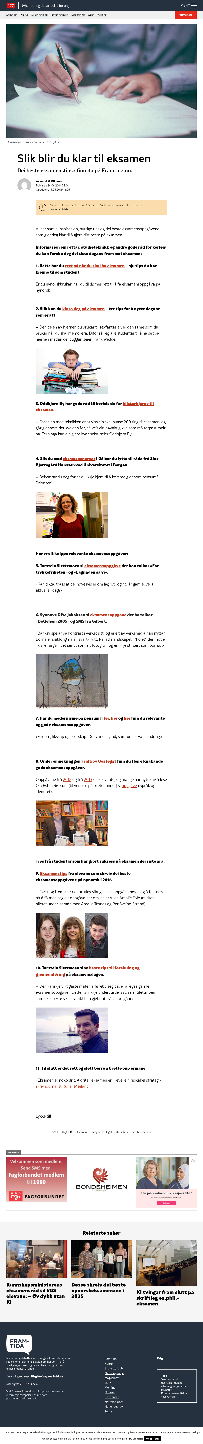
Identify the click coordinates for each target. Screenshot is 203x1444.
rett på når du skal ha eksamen (95, 265)
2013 (88, 779)
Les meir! (138, 1438)
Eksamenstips (53, 873)
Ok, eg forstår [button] (152, 1438)
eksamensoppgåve (102, 565)
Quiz (91, 15)
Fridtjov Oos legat (98, 761)
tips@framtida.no (172, 1383)
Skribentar (112, 1397)
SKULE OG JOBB (62, 1132)
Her (105, 718)
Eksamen (81, 1132)
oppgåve (129, 785)
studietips (122, 1132)
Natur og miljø (59, 15)
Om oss (110, 1392)
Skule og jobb (39, 15)
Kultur (24, 15)
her (114, 718)
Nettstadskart (114, 1402)
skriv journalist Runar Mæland (62, 1086)
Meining (102, 15)
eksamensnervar (79, 458)
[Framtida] (12, 5)
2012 (67, 779)
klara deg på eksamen (83, 308)
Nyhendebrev (114, 1407)
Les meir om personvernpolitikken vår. (26, 1396)
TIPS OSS (185, 15)
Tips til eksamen (141, 1132)
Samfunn (11, 15)
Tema (108, 1411)
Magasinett (78, 15)
